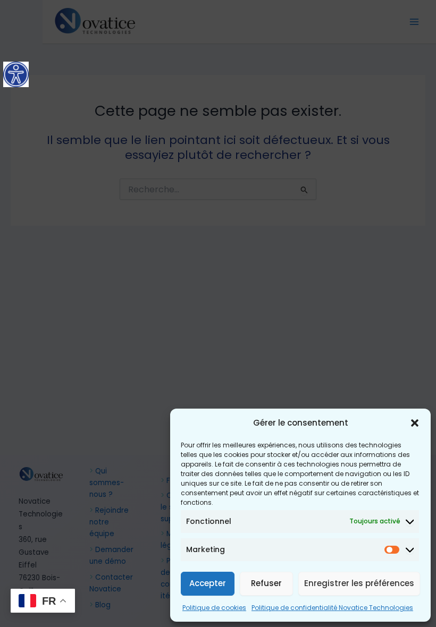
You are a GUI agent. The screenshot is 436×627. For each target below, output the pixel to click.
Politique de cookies (214, 607)
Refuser (266, 583)
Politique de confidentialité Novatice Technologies (332, 607)
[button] (414, 423)
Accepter (207, 583)
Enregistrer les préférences (359, 583)
